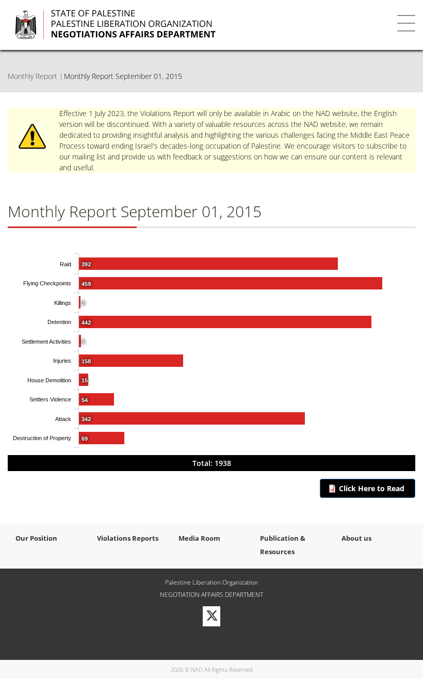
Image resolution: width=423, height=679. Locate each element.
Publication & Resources (282, 545)
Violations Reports (127, 538)
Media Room (199, 538)
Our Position (36, 538)
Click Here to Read (371, 488)
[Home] (181, 24)
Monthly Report (32, 76)
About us (356, 538)
